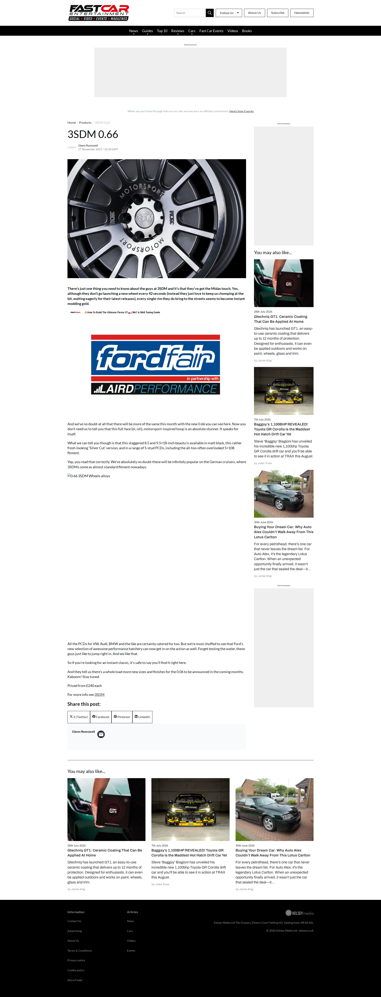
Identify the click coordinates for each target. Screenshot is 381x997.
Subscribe (277, 12)
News (133, 31)
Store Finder (75, 980)
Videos (232, 31)
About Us (254, 12)
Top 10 (162, 31)
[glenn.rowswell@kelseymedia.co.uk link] (101, 734)
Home (71, 122)
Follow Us (227, 13)
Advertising (74, 931)
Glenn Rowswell (88, 145)
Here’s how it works (241, 111)
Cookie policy (75, 970)
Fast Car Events (211, 31)
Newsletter (302, 12)
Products (85, 122)
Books (247, 31)
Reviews (177, 31)
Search (210, 13)
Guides (147, 31)
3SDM (99, 694)
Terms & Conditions (79, 950)
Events (131, 950)
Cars (191, 31)
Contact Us (74, 921)
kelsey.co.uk (306, 930)
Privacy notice (76, 960)
